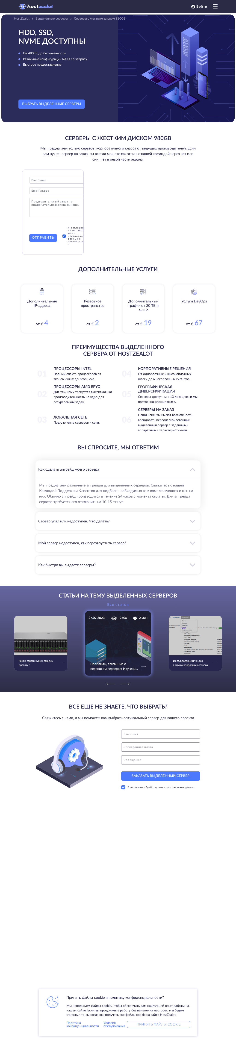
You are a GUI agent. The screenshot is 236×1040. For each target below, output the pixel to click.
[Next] (125, 683)
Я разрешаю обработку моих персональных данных (161, 787)
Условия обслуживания (114, 1024)
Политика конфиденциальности (82, 1024)
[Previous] (110, 683)
